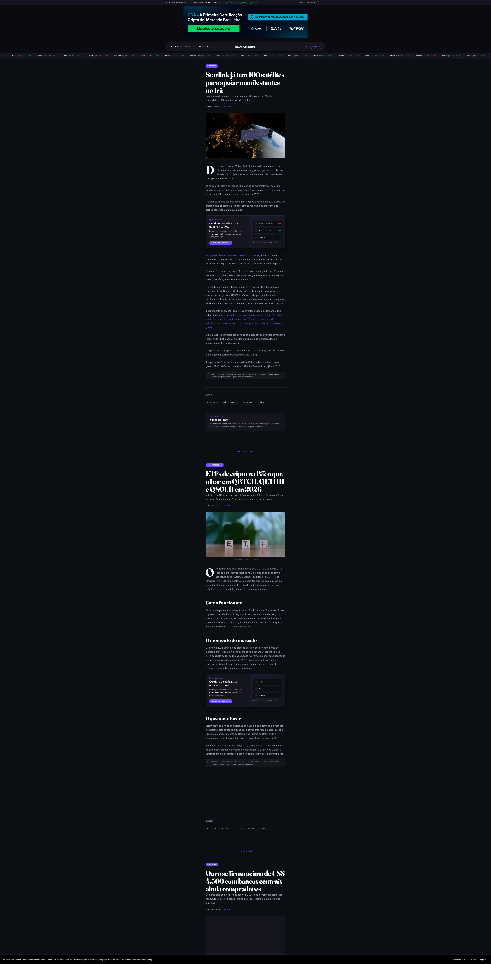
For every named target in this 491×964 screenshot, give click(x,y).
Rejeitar (483, 959)
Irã (224, 402)
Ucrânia (261, 402)
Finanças (212, 865)
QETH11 (233, 2)
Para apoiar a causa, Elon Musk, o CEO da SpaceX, (233, 255)
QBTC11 (223, 2)
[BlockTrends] (245, 46)
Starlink (248, 402)
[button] (318, 2)
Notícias (175, 47)
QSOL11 (244, 2)
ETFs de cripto (223, 829)
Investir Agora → (306, 2)
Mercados (190, 47)
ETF (209, 829)
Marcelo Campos (214, 506)
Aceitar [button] (474, 959)
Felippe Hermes (213, 107)
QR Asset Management (177, 2)
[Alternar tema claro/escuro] (307, 46)
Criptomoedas (214, 465)
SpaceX (235, 402)
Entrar (316, 47)
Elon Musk (213, 402)
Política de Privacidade (459, 960)
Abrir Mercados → (220, 243)
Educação (204, 47)
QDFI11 (253, 2)
